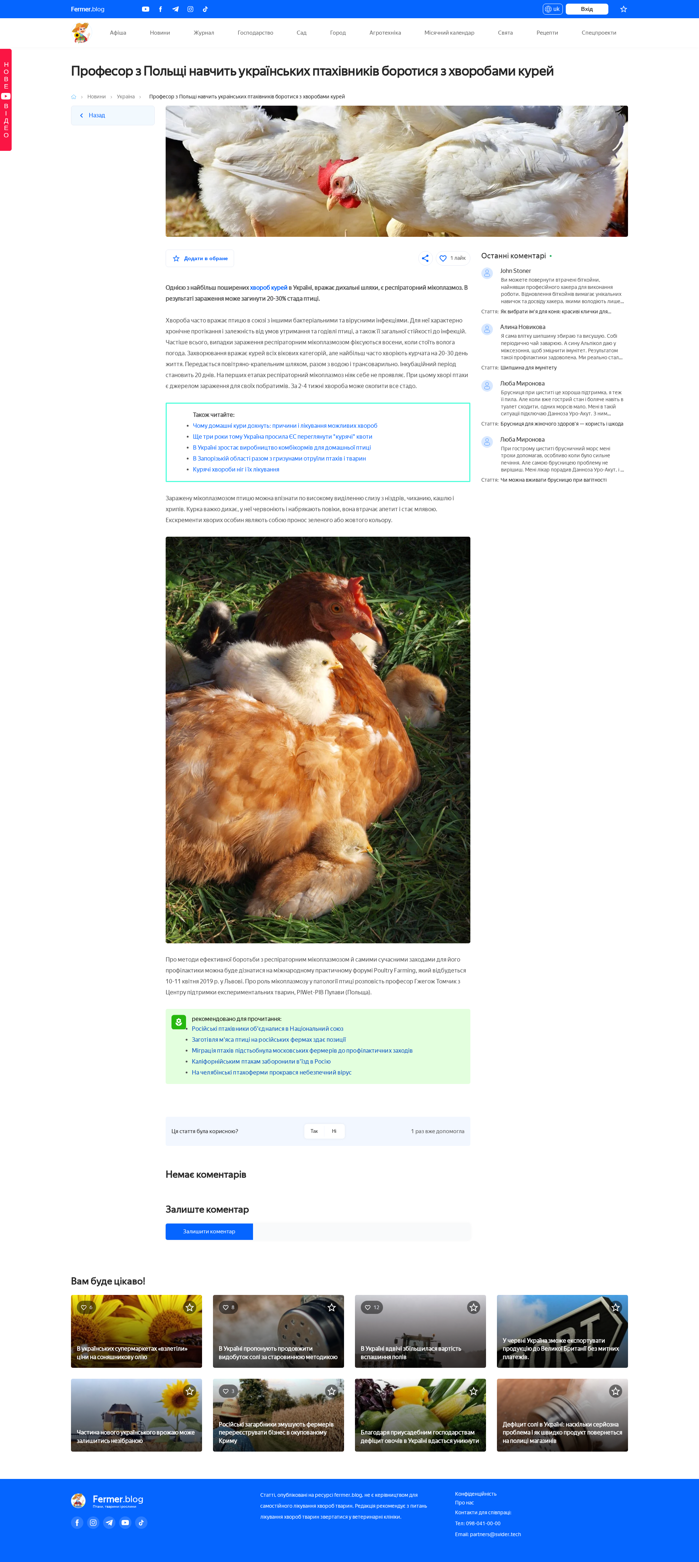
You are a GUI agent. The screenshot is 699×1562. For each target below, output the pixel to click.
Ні (334, 1131)
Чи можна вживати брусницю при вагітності (554, 480)
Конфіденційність (476, 1494)
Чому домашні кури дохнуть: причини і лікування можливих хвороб (285, 425)
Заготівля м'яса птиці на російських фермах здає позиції (269, 1039)
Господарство (255, 33)
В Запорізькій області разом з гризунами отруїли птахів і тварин (279, 458)
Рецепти (547, 33)
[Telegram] (175, 9)
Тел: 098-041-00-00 (478, 1523)
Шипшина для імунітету (529, 368)
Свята (505, 33)
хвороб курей (269, 287)
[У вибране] (189, 1307)
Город (338, 33)
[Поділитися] (425, 258)
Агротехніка (385, 33)
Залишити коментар (209, 1231)
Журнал (204, 33)
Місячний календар (449, 33)
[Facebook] (160, 9)
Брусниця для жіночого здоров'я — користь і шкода (562, 424)
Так (314, 1131)
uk (555, 10)
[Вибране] (623, 9)
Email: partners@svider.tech (488, 1534)
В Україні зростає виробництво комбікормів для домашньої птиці (282, 447)
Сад (302, 33)
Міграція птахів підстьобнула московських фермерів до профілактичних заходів (302, 1050)
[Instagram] (190, 9)
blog (87, 9)
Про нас (464, 1503)
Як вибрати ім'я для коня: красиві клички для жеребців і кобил (554, 312)
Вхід (587, 9)
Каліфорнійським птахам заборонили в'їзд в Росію (261, 1061)
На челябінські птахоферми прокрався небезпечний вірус (272, 1072)
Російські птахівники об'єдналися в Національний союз (267, 1028)
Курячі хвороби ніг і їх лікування (236, 469)
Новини (160, 33)
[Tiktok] (205, 9)
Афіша (118, 33)
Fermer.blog (81, 33)
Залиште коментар (207, 1209)
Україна (126, 97)
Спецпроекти (599, 33)
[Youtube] (145, 9)
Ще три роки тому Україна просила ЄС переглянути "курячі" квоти (282, 436)
